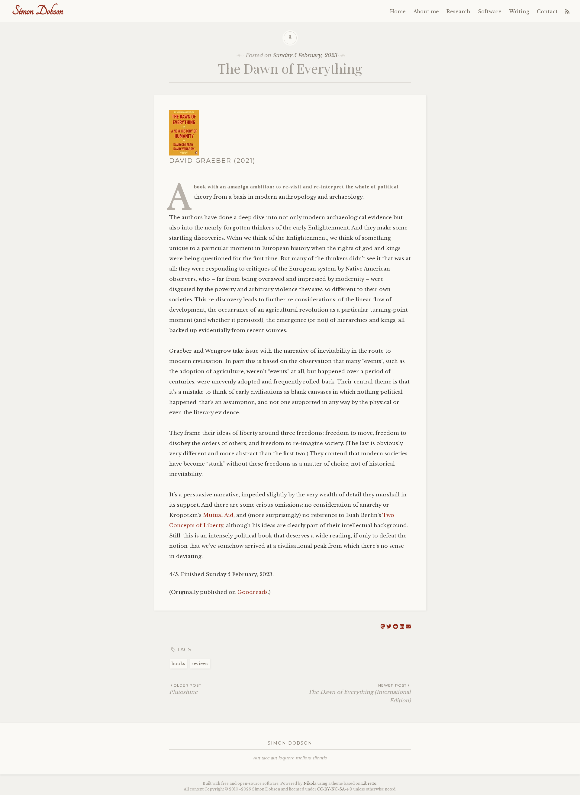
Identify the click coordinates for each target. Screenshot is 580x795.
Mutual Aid (218, 515)
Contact (547, 11)
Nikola (310, 783)
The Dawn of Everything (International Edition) (359, 693)
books (178, 663)
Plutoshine (185, 689)
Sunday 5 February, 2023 (304, 55)
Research (458, 11)
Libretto (368, 783)
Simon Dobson (37, 11)
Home (398, 11)
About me (426, 11)
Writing (519, 11)
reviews (199, 663)
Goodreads (252, 592)
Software (489, 11)
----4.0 (334, 789)
